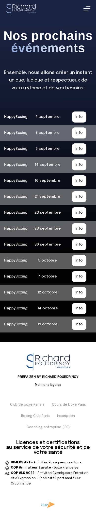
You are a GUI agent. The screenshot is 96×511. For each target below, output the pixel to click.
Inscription (66, 416)
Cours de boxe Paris (69, 404)
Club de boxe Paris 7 (27, 404)
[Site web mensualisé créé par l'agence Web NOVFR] (48, 504)
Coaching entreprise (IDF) (48, 427)
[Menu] (86, 8)
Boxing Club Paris (35, 416)
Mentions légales (48, 385)
